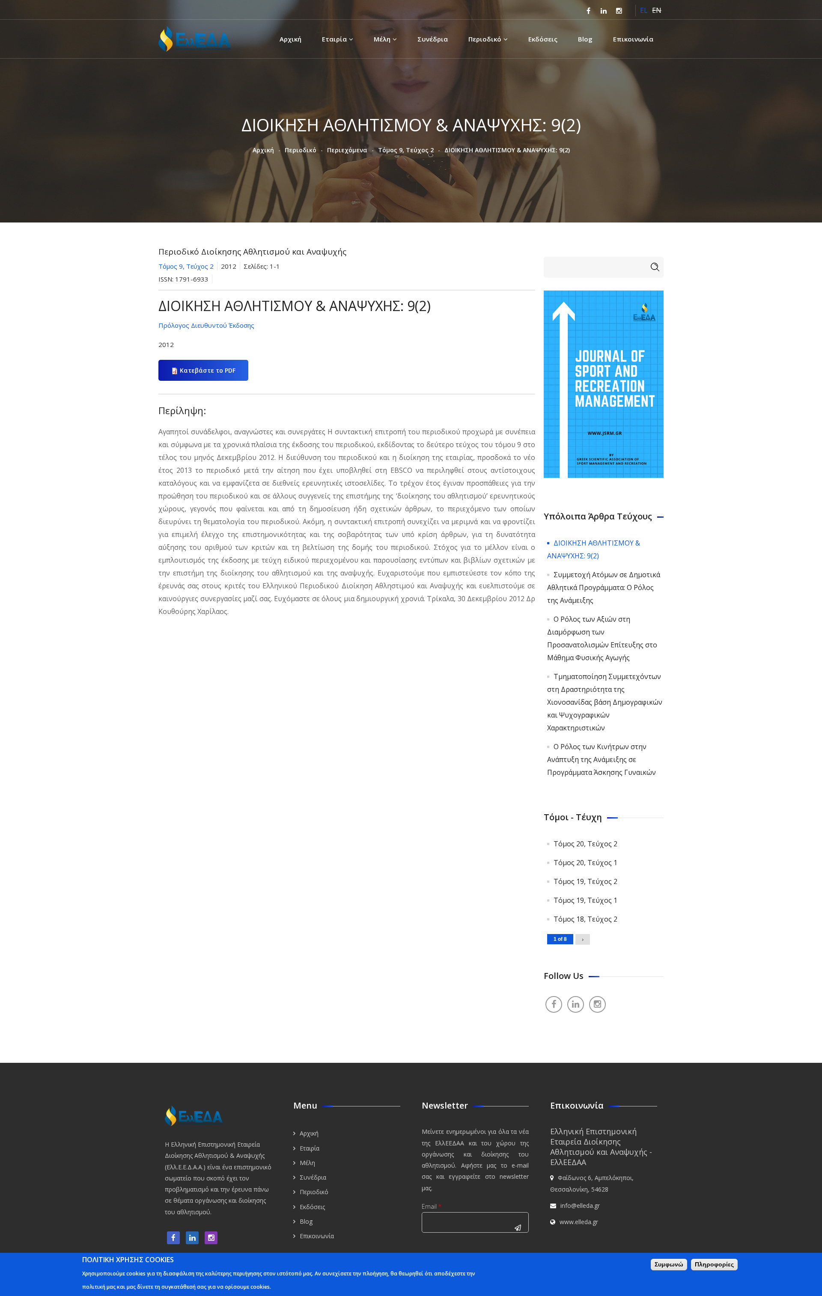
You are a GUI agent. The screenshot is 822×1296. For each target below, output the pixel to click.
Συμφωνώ (669, 1264)
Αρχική (290, 39)
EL (644, 10)
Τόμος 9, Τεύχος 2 (406, 150)
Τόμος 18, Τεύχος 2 (585, 919)
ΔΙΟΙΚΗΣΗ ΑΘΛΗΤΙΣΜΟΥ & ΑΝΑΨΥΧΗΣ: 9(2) (593, 549)
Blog (585, 39)
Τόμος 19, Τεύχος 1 (585, 900)
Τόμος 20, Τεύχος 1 (585, 862)
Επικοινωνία (633, 39)
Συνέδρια (432, 39)
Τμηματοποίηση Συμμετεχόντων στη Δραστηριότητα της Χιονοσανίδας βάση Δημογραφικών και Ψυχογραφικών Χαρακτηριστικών (604, 702)
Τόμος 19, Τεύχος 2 (585, 881)
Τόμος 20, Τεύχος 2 (585, 843)
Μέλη (382, 39)
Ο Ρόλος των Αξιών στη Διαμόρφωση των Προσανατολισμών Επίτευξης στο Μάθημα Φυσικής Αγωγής (602, 638)
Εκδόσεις (542, 39)
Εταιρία (334, 39)
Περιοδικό (484, 39)
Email (431, 1206)
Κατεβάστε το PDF (207, 370)
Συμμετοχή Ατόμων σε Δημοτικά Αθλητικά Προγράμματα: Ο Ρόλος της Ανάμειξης (603, 587)
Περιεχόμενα (347, 150)
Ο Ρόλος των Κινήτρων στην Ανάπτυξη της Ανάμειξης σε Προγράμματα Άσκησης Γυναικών (601, 759)
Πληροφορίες (714, 1264)
